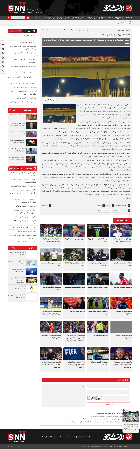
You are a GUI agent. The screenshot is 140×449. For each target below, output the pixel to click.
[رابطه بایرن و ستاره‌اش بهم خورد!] (121, 279)
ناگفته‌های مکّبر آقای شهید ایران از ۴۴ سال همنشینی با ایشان (16, 158)
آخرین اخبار (28, 31)
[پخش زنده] (28, 17)
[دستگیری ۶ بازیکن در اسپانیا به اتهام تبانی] (98, 303)
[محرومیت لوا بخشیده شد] (98, 327)
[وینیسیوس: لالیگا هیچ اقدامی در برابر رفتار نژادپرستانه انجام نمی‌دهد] (51, 303)
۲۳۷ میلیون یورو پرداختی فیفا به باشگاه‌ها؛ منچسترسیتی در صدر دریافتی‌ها (75, 364)
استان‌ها (103, 17)
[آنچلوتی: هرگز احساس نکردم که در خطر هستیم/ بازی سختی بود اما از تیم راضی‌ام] (51, 353)
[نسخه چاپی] (43, 30)
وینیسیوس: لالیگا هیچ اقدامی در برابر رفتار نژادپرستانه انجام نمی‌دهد (51, 312)
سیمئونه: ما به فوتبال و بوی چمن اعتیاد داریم (51, 288)
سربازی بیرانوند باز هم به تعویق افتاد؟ (16, 133)
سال (11, 168)
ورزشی (61, 17)
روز (21, 168)
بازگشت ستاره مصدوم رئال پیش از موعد (122, 264)
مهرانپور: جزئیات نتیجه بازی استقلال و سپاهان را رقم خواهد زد (25, 201)
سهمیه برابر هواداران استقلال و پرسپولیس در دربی (22, 78)
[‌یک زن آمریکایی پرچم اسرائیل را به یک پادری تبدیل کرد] (31, 151)
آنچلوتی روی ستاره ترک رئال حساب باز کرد (97, 288)
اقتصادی (74, 17)
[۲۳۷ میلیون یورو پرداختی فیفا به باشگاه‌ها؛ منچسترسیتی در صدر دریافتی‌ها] (74, 353)
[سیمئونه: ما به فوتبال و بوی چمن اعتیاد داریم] (51, 279)
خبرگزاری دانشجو (108, 104)
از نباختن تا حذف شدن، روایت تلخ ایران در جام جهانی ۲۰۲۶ (16, 296)
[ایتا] (2, 62)
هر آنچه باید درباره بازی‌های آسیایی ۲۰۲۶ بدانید (17, 288)
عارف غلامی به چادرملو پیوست (27, 98)
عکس (54, 17)
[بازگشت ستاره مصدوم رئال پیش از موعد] (121, 254)
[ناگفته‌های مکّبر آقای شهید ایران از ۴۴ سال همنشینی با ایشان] (31, 159)
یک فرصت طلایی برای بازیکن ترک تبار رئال (74, 264)
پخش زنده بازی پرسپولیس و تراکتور (25, 217)
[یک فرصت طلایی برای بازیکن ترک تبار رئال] (74, 254)
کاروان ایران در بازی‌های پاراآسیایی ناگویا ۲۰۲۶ (16, 253)
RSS (42, 437)
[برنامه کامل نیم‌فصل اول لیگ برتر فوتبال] (31, 263)
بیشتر (12, 110)
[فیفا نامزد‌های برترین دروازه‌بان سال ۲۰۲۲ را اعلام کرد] (51, 327)
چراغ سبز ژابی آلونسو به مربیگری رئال (74, 239)
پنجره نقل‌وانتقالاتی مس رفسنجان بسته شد (22, 83)
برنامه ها (38, 17)
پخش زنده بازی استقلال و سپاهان (26, 206)
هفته (18, 168)
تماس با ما (80, 437)
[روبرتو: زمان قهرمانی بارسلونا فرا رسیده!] (98, 353)
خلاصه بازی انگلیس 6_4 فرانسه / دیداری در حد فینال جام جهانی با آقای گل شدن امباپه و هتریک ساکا (130, 426)
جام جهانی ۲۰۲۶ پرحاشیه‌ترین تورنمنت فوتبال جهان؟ (17, 270)
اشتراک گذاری (45, 205)
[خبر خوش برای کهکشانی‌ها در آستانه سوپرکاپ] (98, 254)
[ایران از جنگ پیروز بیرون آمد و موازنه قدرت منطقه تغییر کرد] (31, 125)
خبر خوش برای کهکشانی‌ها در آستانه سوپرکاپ (97, 264)
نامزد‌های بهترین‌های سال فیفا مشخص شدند (123, 336)
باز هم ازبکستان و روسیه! (28, 42)
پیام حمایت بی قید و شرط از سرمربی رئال (50, 264)
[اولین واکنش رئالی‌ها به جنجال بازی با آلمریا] (98, 230)
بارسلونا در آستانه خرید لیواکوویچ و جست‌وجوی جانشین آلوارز (25, 211)
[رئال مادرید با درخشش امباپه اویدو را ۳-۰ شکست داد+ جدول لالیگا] (121, 230)
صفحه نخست (128, 17)
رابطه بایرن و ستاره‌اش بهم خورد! (122, 287)
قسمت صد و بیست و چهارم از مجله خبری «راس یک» (17, 141)
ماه (14, 168)
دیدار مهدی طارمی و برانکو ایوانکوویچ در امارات (24, 54)
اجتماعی (67, 17)
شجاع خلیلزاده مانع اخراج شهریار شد (25, 87)
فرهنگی (82, 17)
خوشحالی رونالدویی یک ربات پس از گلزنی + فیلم (23, 103)
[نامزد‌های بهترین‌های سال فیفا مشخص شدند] (121, 327)
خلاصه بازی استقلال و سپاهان (27, 231)
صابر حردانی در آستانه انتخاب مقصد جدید (23, 73)
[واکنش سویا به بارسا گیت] (74, 303)
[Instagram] (2, 53)
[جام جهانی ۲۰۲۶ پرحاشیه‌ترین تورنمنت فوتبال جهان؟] (31, 271)
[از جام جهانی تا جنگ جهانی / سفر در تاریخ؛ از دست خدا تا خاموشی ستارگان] (31, 280)
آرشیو (74, 437)
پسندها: (100, 205)
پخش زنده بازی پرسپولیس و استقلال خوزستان (25, 222)
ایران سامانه (10, 447)
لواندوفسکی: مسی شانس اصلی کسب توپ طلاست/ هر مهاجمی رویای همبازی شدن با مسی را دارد (75, 338)
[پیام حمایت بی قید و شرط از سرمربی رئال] (51, 254)
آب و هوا (56, 437)
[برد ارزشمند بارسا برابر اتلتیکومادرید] (74, 279)
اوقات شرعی (48, 437)
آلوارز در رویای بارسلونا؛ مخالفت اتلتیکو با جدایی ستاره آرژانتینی (24, 93)
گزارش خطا (108, 205)
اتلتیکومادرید (116, 211)
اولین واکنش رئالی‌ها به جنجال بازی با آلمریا (97, 240)
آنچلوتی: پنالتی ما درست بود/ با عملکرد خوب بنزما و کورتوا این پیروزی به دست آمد (121, 364)
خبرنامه (68, 437)
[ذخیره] (47, 30)
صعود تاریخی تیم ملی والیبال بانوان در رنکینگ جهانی (24, 61)
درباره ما (87, 437)
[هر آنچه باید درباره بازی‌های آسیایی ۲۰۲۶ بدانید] (31, 289)
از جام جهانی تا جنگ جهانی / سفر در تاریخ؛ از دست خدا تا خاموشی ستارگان (17, 280)
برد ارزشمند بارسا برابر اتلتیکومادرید (74, 287)
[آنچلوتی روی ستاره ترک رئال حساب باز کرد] (98, 279)
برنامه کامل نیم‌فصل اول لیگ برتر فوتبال (16, 262)
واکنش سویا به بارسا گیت (77, 311)
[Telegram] (2, 48)
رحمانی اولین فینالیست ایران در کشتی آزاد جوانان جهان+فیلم (23, 236)
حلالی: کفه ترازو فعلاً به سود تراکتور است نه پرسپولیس (23, 174)
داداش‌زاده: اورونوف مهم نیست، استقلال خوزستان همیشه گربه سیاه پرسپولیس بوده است (23, 193)
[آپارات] (2, 66)
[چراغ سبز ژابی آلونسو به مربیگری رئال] (74, 230)
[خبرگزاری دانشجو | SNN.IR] (117, 7)
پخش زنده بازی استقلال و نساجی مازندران (23, 186)
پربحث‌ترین (13, 31)
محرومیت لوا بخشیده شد (100, 335)
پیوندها (62, 437)
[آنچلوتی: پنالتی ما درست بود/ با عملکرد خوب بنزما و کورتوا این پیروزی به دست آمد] (121, 353)
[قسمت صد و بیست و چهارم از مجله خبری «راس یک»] (31, 142)
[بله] (2, 57)
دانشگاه (110, 17)
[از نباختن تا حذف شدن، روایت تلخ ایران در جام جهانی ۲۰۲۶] (31, 297)
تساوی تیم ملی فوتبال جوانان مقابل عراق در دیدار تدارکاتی (111, 23)
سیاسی (96, 17)
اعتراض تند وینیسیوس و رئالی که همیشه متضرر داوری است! (51, 240)
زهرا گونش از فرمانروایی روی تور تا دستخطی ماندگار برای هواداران (23, 181)
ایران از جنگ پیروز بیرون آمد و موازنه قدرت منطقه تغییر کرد (17, 124)
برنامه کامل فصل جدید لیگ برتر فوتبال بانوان (24, 37)
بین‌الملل (89, 17)
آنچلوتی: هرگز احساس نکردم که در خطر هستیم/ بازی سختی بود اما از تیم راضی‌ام (51, 364)
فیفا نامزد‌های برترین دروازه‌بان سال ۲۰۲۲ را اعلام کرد (51, 336)
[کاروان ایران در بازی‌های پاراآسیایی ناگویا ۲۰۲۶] (31, 254)
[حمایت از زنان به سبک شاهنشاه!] (31, 117)
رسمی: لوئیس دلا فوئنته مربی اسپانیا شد (123, 312)
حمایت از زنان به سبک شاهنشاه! (16, 115)
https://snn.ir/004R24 (121, 205)
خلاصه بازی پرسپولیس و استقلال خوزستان (23, 227)
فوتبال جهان (121, 30)
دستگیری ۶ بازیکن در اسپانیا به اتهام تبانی (97, 312)
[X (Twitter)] (2, 70)
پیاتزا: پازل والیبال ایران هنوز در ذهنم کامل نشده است (23, 67)
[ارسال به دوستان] (51, 30)
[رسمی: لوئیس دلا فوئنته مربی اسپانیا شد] (121, 303)
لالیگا (99, 211)
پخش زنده (118, 17)
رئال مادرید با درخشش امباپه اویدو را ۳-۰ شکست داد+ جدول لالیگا (121, 240)
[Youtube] (2, 44)
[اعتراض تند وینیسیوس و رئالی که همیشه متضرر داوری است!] (51, 230)
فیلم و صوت (47, 17)
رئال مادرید (107, 211)
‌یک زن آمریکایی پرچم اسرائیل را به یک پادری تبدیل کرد (16, 150)
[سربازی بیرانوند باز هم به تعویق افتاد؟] (31, 134)
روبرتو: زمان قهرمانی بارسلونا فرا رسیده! (99, 363)
